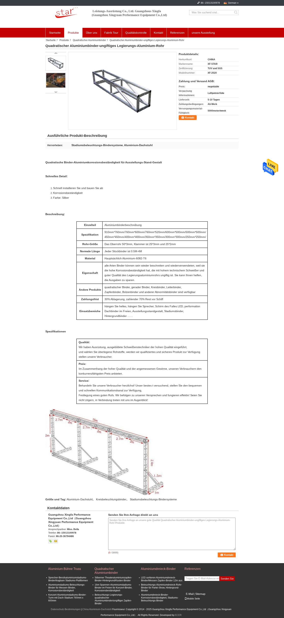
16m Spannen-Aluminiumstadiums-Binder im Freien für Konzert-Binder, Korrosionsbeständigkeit (113, 587)
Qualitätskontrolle (136, 32)
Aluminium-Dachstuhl (80, 499)
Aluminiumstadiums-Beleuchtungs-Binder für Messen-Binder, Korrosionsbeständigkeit (66, 587)
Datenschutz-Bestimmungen (66, 609)
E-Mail (190, 593)
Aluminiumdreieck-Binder (158, 568)
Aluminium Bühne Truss (64, 568)
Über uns (91, 32)
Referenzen (177, 32)
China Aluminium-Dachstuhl (97, 609)
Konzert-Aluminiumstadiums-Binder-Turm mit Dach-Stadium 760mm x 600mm (67, 597)
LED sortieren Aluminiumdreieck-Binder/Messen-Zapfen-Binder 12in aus (161, 579)
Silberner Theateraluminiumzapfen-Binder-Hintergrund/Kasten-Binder (113, 579)
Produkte (73, 32)
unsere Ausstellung (203, 32)
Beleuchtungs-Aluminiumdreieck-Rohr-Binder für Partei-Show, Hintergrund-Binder (161, 587)
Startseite (55, 32)
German (232, 3)
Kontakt (158, 32)
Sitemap (200, 593)
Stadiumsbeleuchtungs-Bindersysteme (153, 499)
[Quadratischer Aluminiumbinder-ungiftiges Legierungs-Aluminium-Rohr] (122, 90)
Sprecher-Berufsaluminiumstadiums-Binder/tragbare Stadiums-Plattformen (68, 579)
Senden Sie (227, 578)
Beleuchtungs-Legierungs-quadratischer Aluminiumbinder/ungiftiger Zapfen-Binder (113, 599)
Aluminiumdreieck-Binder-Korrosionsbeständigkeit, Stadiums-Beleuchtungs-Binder (159, 597)
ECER (178, 615)
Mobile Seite (193, 598)
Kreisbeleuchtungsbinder (111, 499)
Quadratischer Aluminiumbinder (89, 40)
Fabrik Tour (111, 32)
